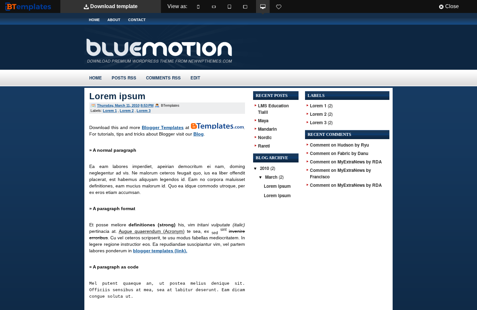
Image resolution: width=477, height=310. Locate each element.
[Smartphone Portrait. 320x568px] (198, 6)
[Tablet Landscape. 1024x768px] (245, 6)
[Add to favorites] (278, 6)
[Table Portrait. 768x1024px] (229, 6)
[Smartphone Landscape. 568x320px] (213, 6)
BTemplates (29, 6)
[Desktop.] (263, 6)
